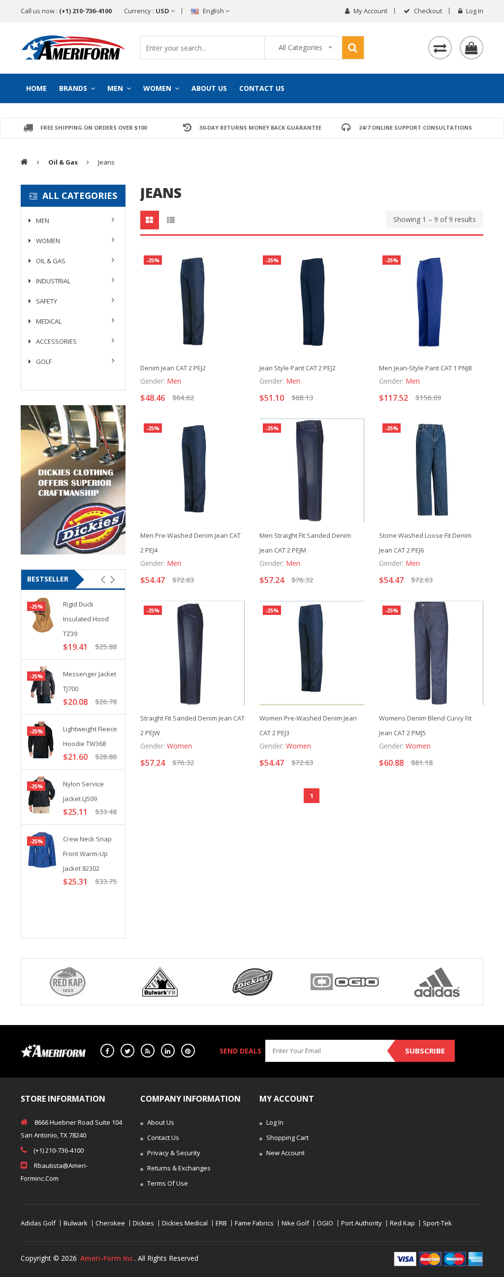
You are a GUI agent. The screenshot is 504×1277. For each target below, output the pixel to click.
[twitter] (127, 1050)
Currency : (147, 10)
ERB (221, 1223)
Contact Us (261, 88)
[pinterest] (188, 1050)
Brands (74, 88)
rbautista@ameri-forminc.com (54, 1172)
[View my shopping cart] (471, 47)
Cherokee (110, 1223)
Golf (43, 361)
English (213, 10)
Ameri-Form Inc (106, 1258)
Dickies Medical (185, 1223)
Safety (45, 301)
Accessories (55, 341)
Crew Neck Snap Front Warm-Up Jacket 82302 (87, 853)
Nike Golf (295, 1223)
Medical (48, 321)
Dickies (143, 1223)
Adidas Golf (38, 1223)
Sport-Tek (437, 1223)
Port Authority (361, 1223)
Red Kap (402, 1223)
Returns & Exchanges (178, 1168)
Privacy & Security (173, 1152)
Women (158, 88)
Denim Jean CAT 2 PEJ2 (173, 367)
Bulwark (75, 1223)
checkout (427, 10)
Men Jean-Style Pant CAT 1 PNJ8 (425, 367)
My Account (369, 10)
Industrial (52, 281)
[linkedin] (168, 1050)
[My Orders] (440, 47)
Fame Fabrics (254, 1223)
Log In (274, 1122)
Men (116, 88)
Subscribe (425, 1050)
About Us (209, 88)
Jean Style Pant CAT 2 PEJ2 (297, 367)
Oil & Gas (49, 260)
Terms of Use (167, 1183)
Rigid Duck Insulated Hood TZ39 (86, 619)
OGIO (325, 1223)
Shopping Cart (287, 1137)
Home (36, 88)
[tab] (149, 220)
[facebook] (107, 1050)
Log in (474, 10)
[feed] (148, 1050)
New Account (285, 1152)
